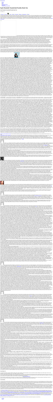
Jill (51, 185)
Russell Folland (19, 266)
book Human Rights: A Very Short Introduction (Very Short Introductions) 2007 (29, 392)
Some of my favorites (5, 4)
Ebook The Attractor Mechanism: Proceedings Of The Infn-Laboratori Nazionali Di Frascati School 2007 (14, 394)
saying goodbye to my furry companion (5, 135)
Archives (34, 369)
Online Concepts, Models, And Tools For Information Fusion (33, 393)
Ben (36, 206)
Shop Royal (25, 390)
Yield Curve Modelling (5, 390)
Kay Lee (31, 295)
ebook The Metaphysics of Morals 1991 (45, 391)
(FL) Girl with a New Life (37, 195)
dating (51, 18)
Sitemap (3, 398)
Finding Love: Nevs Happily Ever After (5, 133)
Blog (2, 3)
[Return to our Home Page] (2, 0)
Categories (7, 365)
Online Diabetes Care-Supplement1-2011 (13, 392)
